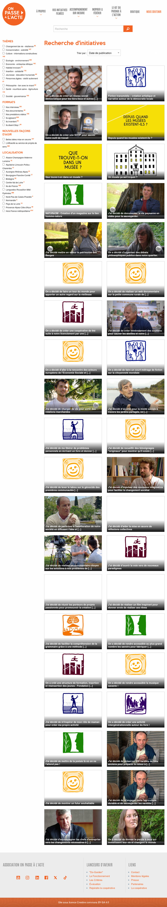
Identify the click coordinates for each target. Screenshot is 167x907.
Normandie (11, 200)
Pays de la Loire (14, 203)
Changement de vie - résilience (21, 46)
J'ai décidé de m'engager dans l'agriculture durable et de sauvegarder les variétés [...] (132, 802)
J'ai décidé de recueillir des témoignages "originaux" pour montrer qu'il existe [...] (131, 449)
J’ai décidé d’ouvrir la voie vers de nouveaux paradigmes (133, 567)
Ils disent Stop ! (13, 124)
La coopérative (139, 888)
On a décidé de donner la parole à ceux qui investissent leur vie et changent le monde (132, 841)
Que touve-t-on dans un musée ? (64, 177)
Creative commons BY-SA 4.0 (93, 902)
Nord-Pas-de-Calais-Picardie (19, 196)
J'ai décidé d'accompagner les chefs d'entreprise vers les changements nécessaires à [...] (73, 841)
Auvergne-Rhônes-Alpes (18, 171)
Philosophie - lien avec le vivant (21, 85)
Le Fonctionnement (99, 876)
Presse (135, 880)
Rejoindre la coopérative (102, 888)
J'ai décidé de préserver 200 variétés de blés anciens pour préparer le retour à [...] (133, 762)
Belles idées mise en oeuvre (20, 139)
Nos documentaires (15, 110)
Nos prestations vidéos (17, 114)
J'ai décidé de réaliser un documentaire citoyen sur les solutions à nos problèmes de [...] (72, 567)
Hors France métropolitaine (19, 210)
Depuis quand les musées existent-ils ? (130, 137)
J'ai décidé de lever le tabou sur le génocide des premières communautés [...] (73, 488)
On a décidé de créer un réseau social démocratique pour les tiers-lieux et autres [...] (72, 97)
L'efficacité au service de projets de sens (19, 145)
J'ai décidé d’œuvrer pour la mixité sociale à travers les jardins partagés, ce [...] (133, 410)
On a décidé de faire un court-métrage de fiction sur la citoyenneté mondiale (135, 371)
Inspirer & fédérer (97, 11)
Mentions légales (140, 876)
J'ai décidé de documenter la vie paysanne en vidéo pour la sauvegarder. (133, 215)
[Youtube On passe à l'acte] (18, 877)
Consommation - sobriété (18, 49)
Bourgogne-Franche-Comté (19, 175)
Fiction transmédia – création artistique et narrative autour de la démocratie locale (131, 97)
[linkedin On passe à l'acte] (37, 877)
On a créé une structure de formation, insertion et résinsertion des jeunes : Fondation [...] (72, 684)
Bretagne (11, 178)
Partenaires (137, 884)
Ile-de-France (13, 185)
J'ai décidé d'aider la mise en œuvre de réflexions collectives (130, 528)
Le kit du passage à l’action (116, 11)
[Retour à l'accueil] (13, 13)
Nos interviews (14, 106)
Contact (135, 872)
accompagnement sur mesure (79, 11)
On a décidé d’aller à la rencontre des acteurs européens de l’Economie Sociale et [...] (71, 371)
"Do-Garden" (96, 872)
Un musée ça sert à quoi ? (122, 177)
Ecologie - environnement (19, 60)
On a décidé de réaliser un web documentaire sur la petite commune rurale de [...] (133, 293)
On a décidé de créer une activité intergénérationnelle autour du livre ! (129, 723)
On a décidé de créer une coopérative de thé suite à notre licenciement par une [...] (70, 332)
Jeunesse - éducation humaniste (21, 74)
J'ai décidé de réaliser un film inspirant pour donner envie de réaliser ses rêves (133, 606)
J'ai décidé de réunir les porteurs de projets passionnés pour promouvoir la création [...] (70, 606)
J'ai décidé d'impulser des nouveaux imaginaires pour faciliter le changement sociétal (135, 488)
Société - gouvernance (17, 96)
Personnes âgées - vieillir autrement (20, 80)
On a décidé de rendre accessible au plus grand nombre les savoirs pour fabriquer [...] (135, 645)
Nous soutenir (153, 11)
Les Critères (95, 880)
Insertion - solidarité (16, 71)
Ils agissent (12, 117)
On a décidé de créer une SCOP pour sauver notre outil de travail (70, 136)
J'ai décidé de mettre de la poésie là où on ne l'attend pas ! (71, 762)
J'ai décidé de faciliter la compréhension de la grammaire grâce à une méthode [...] (71, 645)
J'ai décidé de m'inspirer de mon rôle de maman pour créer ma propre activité (72, 723)
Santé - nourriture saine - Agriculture (20, 90)
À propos (41, 11)
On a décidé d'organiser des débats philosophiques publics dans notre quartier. (133, 254)
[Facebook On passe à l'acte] (46, 877)
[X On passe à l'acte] (56, 877)
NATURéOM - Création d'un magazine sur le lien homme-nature (72, 215)
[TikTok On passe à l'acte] (65, 877)
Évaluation (94, 884)
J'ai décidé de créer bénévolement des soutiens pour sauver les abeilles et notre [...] (135, 332)
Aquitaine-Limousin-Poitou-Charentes (16, 166)
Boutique (135, 11)
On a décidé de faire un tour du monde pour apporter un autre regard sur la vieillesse (70, 293)
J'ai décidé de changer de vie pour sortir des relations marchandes (71, 410)
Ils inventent (12, 121)
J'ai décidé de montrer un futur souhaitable (70, 803)
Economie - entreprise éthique (21, 63)
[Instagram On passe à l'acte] (28, 877)
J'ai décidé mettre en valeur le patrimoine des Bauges (71, 254)
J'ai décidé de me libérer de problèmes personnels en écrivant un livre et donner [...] (71, 449)
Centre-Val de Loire (15, 182)
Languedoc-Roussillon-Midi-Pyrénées (16, 191)
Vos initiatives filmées (59, 11)
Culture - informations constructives (19, 55)
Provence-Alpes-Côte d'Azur (19, 207)
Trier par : (82, 53)
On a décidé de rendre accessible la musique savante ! (133, 684)
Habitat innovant (14, 67)
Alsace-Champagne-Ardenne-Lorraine (17, 159)
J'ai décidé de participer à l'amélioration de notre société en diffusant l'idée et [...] (73, 528)
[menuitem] (41, 11)
